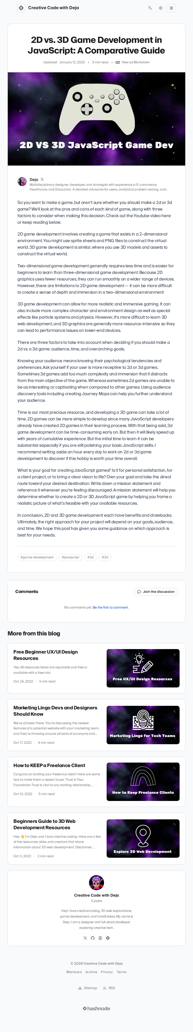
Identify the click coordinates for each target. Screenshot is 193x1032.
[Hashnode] (107, 938)
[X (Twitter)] (42, 179)
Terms (122, 972)
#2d (90, 557)
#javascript (70, 557)
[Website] (100, 938)
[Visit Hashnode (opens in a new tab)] (96, 1008)
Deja (34, 180)
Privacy (107, 972)
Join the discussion (159, 592)
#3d (105, 557)
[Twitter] (85, 938)
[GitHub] (92, 938)
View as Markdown (135, 62)
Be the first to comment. (111, 607)
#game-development (37, 557)
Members (73, 972)
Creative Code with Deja (53, 8)
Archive (91, 972)
